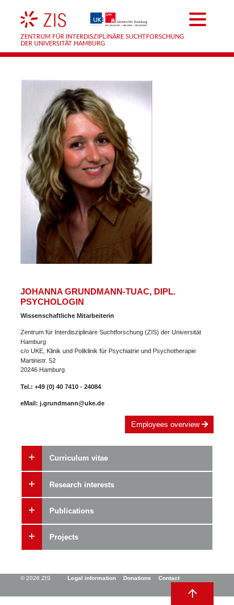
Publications (71, 511)
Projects (63, 537)
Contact (168, 578)
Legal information (92, 578)
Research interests (81, 484)
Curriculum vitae (78, 458)
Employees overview (166, 424)
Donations (137, 578)
